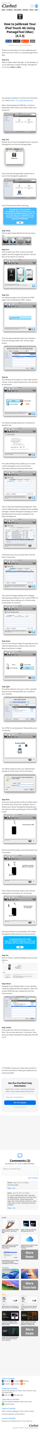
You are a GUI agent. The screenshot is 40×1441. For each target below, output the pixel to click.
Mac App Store (18, 1395)
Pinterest (26, 1381)
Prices (22, 1411)
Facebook (7, 1381)
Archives (17, 1414)
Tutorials (8, 1411)
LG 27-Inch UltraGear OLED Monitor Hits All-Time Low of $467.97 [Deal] (9, 1323)
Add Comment (33, 1178)
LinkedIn (7, 1384)
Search (22, 1414)
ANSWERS (25, 10)
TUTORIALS (9, 10)
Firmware (5, 1414)
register (19, 1164)
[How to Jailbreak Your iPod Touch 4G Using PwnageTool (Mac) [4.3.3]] (20, 123)
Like (13, 1188)
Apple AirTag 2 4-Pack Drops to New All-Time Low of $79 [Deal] (10, 1307)
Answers (31, 1411)
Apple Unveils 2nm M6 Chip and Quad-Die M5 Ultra (28, 1230)
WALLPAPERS (17, 10)
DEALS (36, 10)
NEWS (3, 10)
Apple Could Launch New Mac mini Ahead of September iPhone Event (10, 1246)
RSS (24, 1384)
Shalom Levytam (27, 45)
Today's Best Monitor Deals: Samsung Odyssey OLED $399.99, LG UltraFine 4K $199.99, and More (28, 1324)
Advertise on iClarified (9, 1421)
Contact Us (29, 1421)
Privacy (36, 1428)
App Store (8, 1395)
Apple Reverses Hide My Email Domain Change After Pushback (29, 1246)
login (13, 1164)
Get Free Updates (20, 1103)
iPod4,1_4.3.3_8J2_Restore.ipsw (21, 100)
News (3, 1411)
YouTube (16, 1384)
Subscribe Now (9, 1404)
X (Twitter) (17, 1381)
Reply (9, 1188)
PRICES (31, 10)
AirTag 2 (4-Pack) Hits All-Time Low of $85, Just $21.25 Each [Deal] (29, 1307)
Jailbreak (11, 1414)
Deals (26, 1411)
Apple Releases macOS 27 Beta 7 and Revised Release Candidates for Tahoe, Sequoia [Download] (10, 1263)
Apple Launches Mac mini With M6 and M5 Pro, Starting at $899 (10, 1231)
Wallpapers (15, 1411)
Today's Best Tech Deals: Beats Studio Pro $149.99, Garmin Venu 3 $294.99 (10, 1338)
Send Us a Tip (20, 1421)
